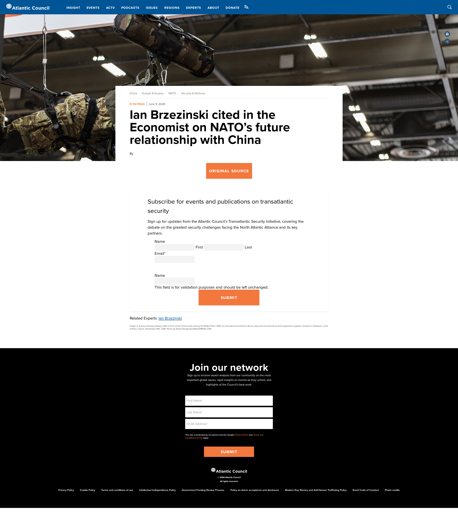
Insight (73, 7)
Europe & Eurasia (152, 93)
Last (248, 247)
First (199, 247)
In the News (137, 104)
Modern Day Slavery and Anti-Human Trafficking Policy (316, 490)
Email (160, 253)
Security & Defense (193, 93)
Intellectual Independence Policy (157, 490)
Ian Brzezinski (170, 318)
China (133, 93)
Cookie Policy (87, 490)
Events (93, 7)
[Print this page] (447, 34)
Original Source (229, 171)
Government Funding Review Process (203, 490)
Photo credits (392, 490)
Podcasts (130, 7)
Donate (232, 7)
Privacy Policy (241, 435)
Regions (171, 7)
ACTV (110, 7)
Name (160, 241)
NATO (172, 93)
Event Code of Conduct (366, 490)
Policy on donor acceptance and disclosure (254, 490)
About (213, 7)
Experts (193, 7)
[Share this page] (447, 41)
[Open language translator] (246, 7)
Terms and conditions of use (117, 490)
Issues (152, 7)
